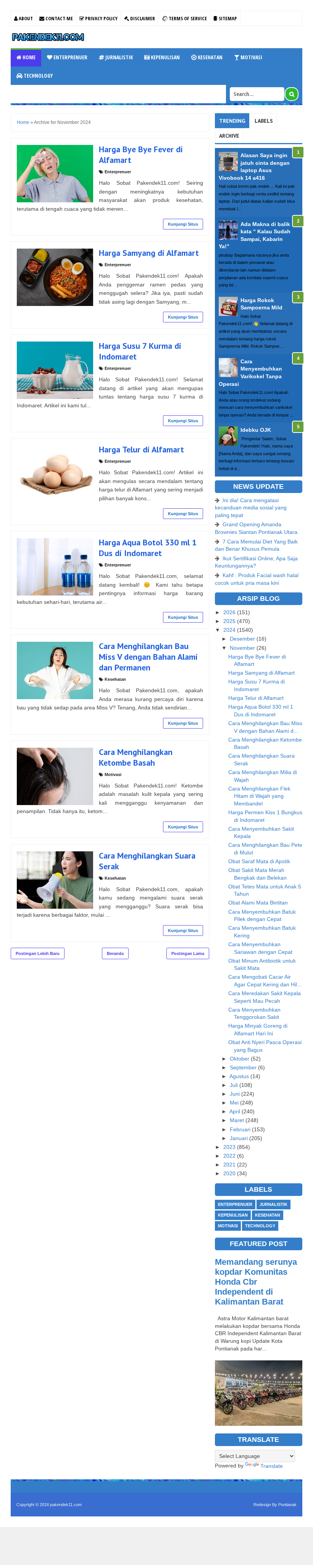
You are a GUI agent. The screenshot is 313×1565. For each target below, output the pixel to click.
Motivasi (250, 57)
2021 (230, 1165)
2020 (230, 1173)
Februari (241, 1129)
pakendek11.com (66, 1504)
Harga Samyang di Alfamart (149, 252)
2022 (230, 1156)
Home (28, 57)
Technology (38, 75)
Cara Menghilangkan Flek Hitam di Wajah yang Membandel (259, 796)
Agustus (239, 1076)
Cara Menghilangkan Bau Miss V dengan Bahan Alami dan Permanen (148, 657)
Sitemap (227, 18)
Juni (235, 1094)
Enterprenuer (69, 57)
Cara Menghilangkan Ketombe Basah (136, 757)
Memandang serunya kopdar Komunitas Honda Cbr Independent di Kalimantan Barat (256, 1281)
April (235, 1111)
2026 (230, 612)
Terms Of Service (187, 18)
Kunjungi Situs (183, 224)
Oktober (240, 1059)
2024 (230, 630)
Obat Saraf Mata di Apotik (259, 861)
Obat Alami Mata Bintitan (258, 903)
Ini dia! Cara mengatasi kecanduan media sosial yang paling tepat (251, 507)
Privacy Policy (101, 18)
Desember (243, 639)
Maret (237, 1120)
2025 (230, 621)
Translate (271, 1466)
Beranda (115, 953)
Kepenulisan (165, 57)
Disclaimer (142, 18)
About (25, 18)
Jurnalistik (118, 57)
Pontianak (287, 1504)
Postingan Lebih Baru (38, 953)
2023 (230, 1147)
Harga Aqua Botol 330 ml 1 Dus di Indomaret (148, 547)
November (243, 648)
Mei (235, 1103)
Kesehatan (210, 57)
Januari (239, 1138)
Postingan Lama (187, 953)
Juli (234, 1085)
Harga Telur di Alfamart (141, 449)
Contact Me (58, 18)
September (244, 1067)
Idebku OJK (255, 430)
